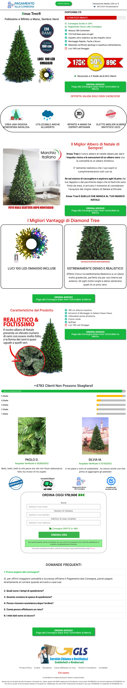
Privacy (92, 548)
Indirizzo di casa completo (63, 519)
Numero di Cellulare (63, 511)
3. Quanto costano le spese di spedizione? (28, 597)
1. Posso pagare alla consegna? (21, 572)
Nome (63, 503)
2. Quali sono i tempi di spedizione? (24, 590)
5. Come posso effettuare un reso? (23, 609)
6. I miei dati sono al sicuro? (19, 615)
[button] (63, 572)
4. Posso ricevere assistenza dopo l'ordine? (29, 603)
